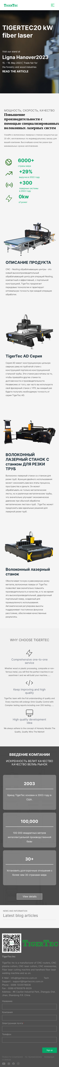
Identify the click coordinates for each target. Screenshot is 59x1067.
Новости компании (13, 1056)
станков (6, 1059)
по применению (34, 1056)
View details (29, 896)
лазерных (49, 1056)
